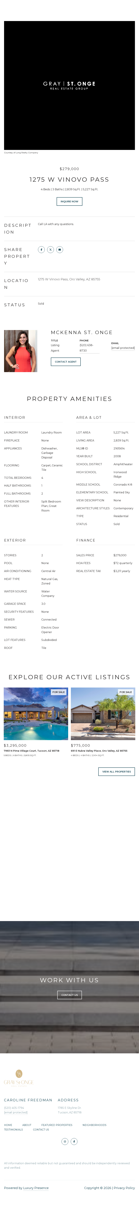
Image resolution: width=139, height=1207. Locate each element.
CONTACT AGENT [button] (66, 361)
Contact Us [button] (69, 995)
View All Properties (116, 771)
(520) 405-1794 (14, 1107)
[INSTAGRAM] (65, 1141)
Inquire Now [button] (69, 201)
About (26, 1125)
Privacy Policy (124, 1188)
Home (8, 1125)
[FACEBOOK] (74, 1141)
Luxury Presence (36, 1188)
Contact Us (41, 1129)
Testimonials (13, 1129)
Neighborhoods (94, 1125)
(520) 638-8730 (86, 348)
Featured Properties (56, 1125)
